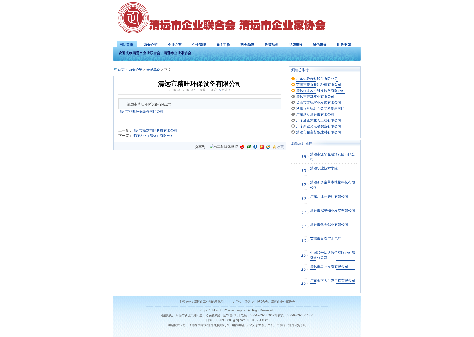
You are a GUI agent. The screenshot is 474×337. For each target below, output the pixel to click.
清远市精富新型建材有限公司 (318, 132)
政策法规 (271, 45)
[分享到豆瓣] (249, 147)
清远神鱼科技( (198, 325)
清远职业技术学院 (324, 168)
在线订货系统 (256, 325)
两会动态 (247, 45)
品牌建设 (296, 45)
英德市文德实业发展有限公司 (318, 102)
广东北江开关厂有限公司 (329, 196)
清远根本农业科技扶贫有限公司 (320, 91)
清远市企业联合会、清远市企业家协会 (269, 301)
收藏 (280, 147)
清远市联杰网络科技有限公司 (154, 130)
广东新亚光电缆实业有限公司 (318, 126)
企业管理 (199, 45)
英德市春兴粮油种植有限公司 (318, 85)
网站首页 (126, 45)
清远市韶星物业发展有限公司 (332, 210)
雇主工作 (223, 45)
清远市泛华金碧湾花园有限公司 (332, 156)
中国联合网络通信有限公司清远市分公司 (332, 255)
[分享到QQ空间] (268, 147)
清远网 (211, 325)
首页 (121, 70)
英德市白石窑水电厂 (325, 238)
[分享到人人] (255, 147)
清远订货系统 (297, 325)
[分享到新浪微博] (242, 147)
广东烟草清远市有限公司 (315, 114)
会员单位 (153, 70)
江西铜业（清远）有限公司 (153, 136)
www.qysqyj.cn (237, 310)
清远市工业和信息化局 (209, 301)
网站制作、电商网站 (230, 325)
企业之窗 (175, 45)
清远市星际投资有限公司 (329, 267)
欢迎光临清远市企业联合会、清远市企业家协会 (155, 53)
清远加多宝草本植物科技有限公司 (332, 184)
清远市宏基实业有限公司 (315, 97)
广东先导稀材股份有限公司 (317, 79)
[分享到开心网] (262, 147)
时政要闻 (344, 45)
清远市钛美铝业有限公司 (329, 224)
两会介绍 (151, 45)
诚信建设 (320, 45)
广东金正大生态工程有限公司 (318, 120)
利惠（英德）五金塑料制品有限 (320, 108)
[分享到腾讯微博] (224, 147)
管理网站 (262, 320)
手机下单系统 (276, 325)
